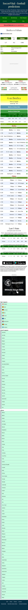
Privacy (15, 601)
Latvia (3, 525)
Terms (11, 601)
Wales (3, 597)
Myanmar (3, 545)
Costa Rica (4, 455)
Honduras (4, 487)
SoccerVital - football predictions (14, 5)
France (5, 315)
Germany (5, 309)
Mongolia (3, 536)
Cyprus (3, 461)
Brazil (3, 441)
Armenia (3, 421)
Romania (3, 384)
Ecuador (3, 467)
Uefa (5, 318)
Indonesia (4, 496)
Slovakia (3, 390)
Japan (3, 510)
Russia (3, 387)
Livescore (5, 21)
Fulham (22, 38)
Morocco (3, 542)
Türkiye (3, 401)
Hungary (3, 361)
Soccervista (3, 603)
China (3, 450)
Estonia (3, 473)
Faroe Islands (4, 476)
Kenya (3, 519)
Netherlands (6, 321)
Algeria (3, 415)
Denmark (3, 352)
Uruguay (3, 585)
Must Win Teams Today (12, 603)
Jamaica (3, 507)
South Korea (4, 571)
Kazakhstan (4, 516)
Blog (23, 21)
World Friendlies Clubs (7, 33)
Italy (4, 312)
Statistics (14, 21)
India (3, 493)
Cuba (3, 458)
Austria (3, 338)
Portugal (5, 324)
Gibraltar (3, 481)
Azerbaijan (4, 424)
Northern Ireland (5, 375)
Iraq (2, 502)
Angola (3, 418)
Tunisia (3, 580)
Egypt (3, 470)
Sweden (3, 395)
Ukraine (3, 404)
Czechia (3, 349)
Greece (3, 358)
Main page (4, 17)
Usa (2, 407)
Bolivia (3, 435)
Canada (3, 444)
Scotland (5, 327)
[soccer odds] (14, 295)
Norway (3, 378)
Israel (3, 369)
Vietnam (3, 594)
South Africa (4, 568)
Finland (3, 355)
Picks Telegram (23, 17)
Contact (20, 601)
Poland (3, 381)
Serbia (3, 562)
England (5, 304)
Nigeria (3, 548)
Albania (3, 412)
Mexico (3, 372)
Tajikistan (3, 574)
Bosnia (3, 438)
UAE (3, 583)
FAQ (7, 601)
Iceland (3, 490)
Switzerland (4, 398)
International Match (5, 364)
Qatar (3, 557)
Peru (3, 554)
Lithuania (3, 528)
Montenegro (4, 539)
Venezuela (4, 591)
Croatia (3, 346)
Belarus (3, 432)
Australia (3, 335)
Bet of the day (14, 17)
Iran (2, 499)
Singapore (4, 565)
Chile (3, 447)
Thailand (3, 577)
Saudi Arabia (4, 559)
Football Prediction (23, 603)
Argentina (3, 332)
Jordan (3, 513)
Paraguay (4, 551)
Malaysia (3, 533)
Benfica (6, 38)
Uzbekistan (4, 588)
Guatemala (4, 484)
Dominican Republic (5, 464)
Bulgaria (3, 343)
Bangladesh (4, 429)
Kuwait (3, 522)
